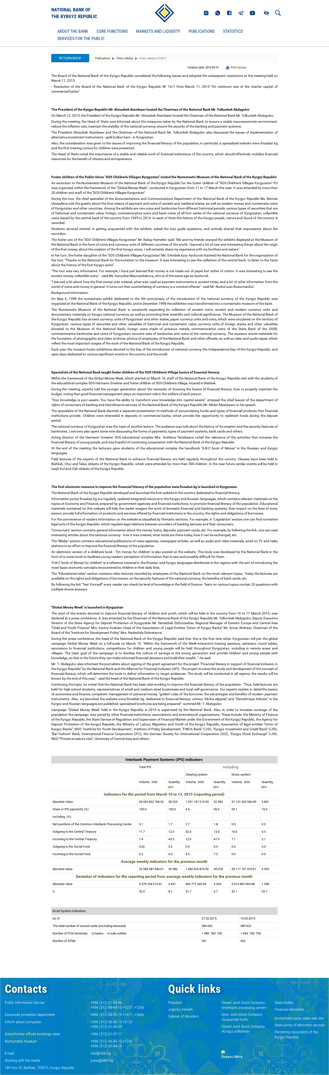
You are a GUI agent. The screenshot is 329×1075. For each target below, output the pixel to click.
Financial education (289, 1009)
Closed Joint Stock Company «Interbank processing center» (243, 1005)
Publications (202, 31)
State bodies (284, 1002)
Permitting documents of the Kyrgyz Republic (296, 1034)
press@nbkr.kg (102, 1060)
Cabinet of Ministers (183, 1016)
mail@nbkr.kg (101, 1053)
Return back (70, 58)
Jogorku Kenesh (180, 1009)
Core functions (112, 31)
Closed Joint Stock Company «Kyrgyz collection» (243, 1029)
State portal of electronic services (300, 1025)
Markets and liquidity (158, 31)
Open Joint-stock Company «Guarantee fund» (241, 1017)
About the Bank (72, 31)
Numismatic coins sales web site (299, 1018)
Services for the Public (81, 38)
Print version (238, 67)
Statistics (233, 31)
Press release (124, 58)
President (175, 1002)
